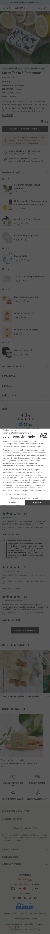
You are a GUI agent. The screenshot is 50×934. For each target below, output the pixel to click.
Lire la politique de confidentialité (15, 494)
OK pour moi (37, 503)
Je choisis (12, 503)
